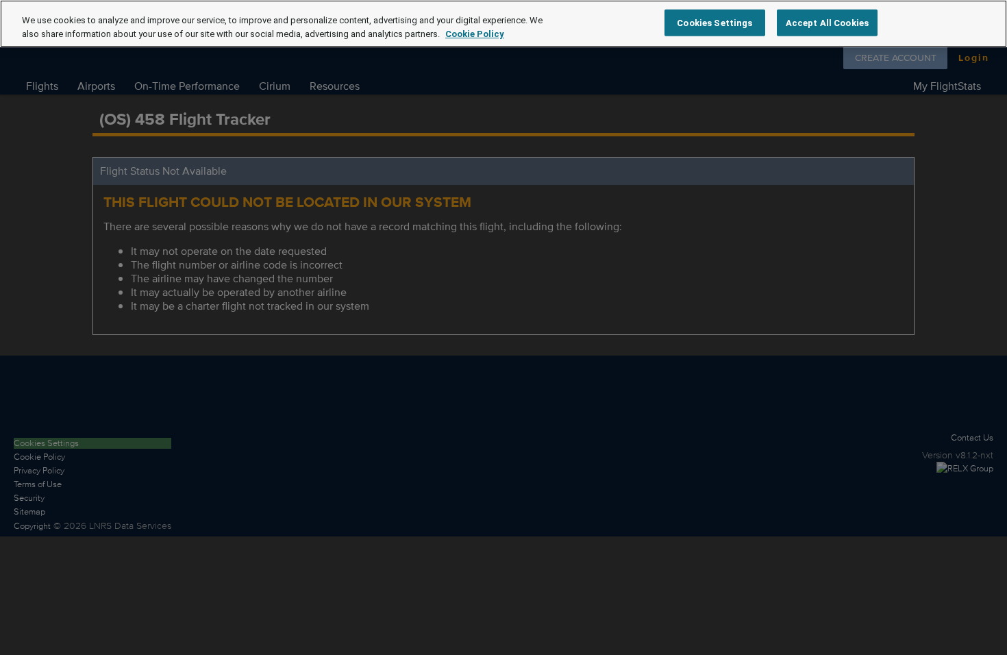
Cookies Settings (714, 22)
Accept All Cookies (827, 22)
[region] (503, 23)
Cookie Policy (474, 34)
